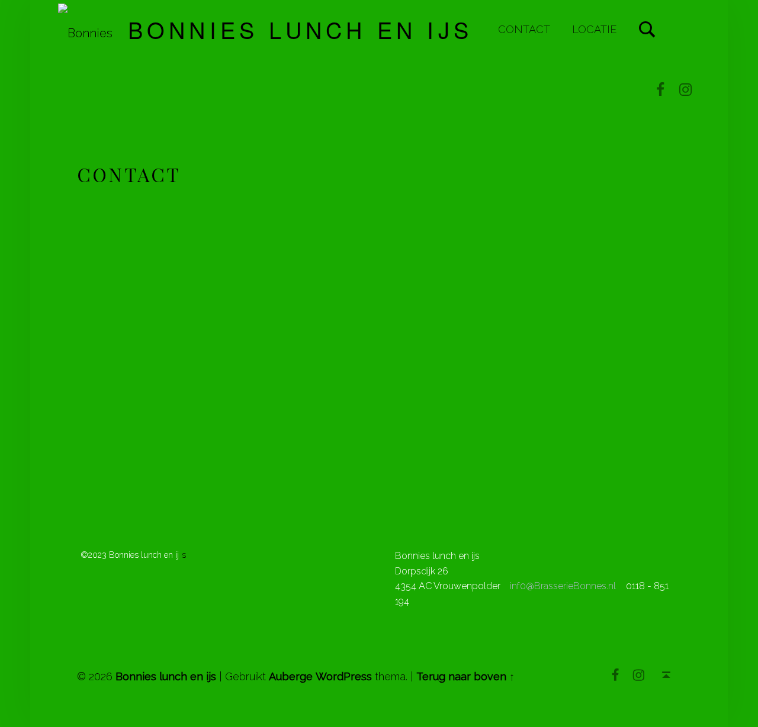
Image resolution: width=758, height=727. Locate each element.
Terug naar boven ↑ (465, 676)
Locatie (594, 29)
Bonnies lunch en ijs (300, 29)
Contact (524, 29)
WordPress (344, 676)
